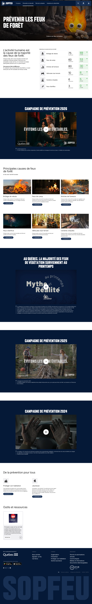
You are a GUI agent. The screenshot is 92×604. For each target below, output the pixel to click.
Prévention (54, 556)
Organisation (55, 554)
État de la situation (40, 3)
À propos (18, 3)
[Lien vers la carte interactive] (83, 3)
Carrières (35, 558)
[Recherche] (78, 3)
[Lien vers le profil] (88, 3)
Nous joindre (36, 554)
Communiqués (74, 558)
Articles (72, 556)
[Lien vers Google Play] (7, 564)
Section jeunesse (56, 560)
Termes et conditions (65, 572)
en (58, 572)
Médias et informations (77, 560)
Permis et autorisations (77, 554)
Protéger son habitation (58, 558)
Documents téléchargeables (79, 563)
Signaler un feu (37, 556)
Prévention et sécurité (28, 3)
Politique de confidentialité (75, 572)
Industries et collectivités (53, 3)
